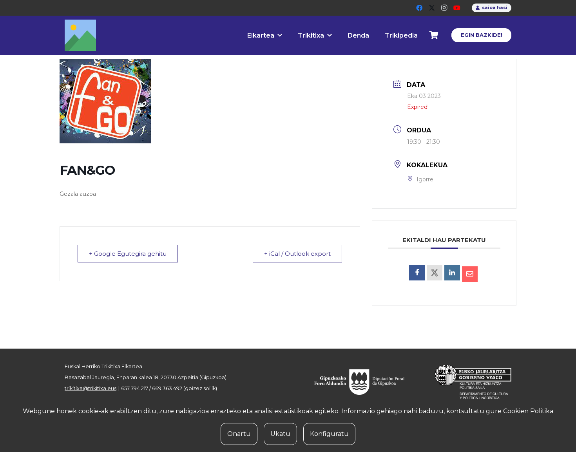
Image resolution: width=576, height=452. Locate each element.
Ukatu (280, 434)
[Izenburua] (80, 35)
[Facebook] (419, 8)
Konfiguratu (329, 434)
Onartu (239, 434)
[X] (432, 8)
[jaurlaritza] (467, 382)
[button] (279, 35)
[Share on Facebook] (417, 272)
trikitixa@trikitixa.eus (90, 388)
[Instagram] (444, 8)
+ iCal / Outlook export (297, 253)
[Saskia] (434, 35)
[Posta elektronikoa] (470, 274)
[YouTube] (457, 8)
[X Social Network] (434, 272)
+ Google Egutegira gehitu (128, 253)
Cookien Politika (528, 411)
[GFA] (364, 382)
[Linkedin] (452, 272)
